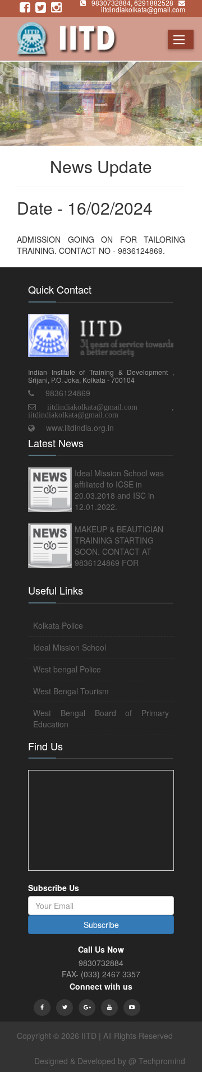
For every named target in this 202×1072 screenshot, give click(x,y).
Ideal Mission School (69, 647)
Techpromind (162, 1060)
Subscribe (101, 924)
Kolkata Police (58, 625)
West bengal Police (67, 669)
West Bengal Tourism (71, 691)
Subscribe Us (53, 887)
